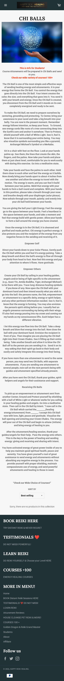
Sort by (32, 489)
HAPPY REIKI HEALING (19, 669)
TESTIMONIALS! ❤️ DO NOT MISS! (20, 603)
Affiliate (7, 641)
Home (6, 593)
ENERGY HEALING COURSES (18, 577)
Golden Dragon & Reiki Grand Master (21, 627)
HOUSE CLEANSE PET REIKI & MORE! (22, 617)
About (6, 637)
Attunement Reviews (13, 612)
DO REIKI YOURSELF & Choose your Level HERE (27, 560)
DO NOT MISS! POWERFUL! (17, 544)
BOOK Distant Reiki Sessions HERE (20, 598)
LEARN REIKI (10, 607)
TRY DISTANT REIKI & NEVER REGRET (22, 528)
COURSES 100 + (11, 622)
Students (7, 632)
